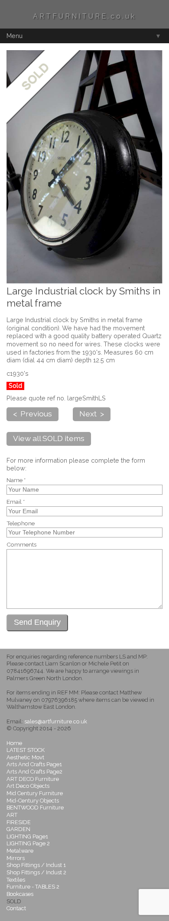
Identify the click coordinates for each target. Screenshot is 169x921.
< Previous (32, 413)
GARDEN (18, 829)
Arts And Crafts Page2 (34, 771)
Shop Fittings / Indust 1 (36, 865)
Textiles (15, 879)
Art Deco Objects (27, 786)
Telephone (20, 524)
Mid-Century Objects (32, 800)
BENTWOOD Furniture (35, 807)
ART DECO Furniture (32, 779)
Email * (15, 502)
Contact (16, 908)
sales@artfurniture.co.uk (55, 721)
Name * (16, 480)
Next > (91, 413)
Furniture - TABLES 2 (32, 886)
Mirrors (15, 858)
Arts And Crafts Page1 (34, 764)
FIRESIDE (18, 822)
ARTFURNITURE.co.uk (84, 16)
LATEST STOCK (25, 750)
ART (11, 815)
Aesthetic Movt (25, 757)
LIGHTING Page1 (27, 836)
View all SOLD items (48, 438)
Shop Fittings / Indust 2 (36, 872)
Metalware (19, 850)
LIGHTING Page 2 (28, 843)
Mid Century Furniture (34, 793)
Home (14, 743)
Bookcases (19, 894)
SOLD (13, 901)
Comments (21, 545)
